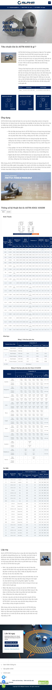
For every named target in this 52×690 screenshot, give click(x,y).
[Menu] (49, 2)
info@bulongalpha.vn (14, 7)
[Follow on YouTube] (11, 662)
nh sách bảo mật (29, 680)
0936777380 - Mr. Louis (26, 7)
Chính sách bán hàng (17, 680)
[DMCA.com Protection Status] (43, 682)
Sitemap (11, 682)
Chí (24, 680)
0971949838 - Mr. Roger (39, 7)
